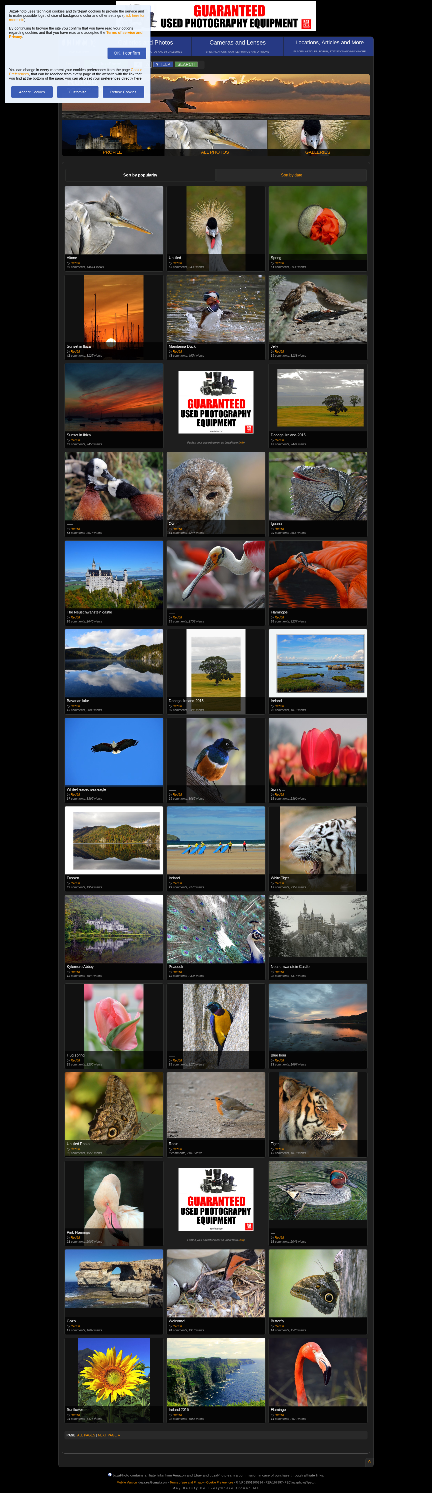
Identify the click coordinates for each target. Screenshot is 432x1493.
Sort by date (291, 175)
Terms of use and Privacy (187, 1482)
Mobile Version (127, 1482)
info (242, 442)
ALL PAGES (86, 1435)
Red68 (75, 263)
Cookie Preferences (219, 1482)
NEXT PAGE (109, 1435)
